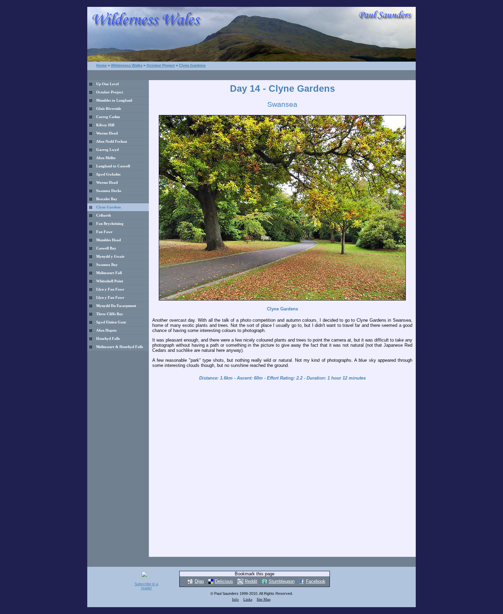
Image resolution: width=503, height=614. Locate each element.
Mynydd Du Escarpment (116, 306)
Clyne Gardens (192, 65)
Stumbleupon (282, 581)
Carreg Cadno (108, 117)
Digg (199, 581)
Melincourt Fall (109, 273)
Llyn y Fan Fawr (110, 289)
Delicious (224, 581)
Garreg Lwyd (107, 150)
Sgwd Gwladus (108, 174)
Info (235, 599)
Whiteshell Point (109, 281)
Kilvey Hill (105, 125)
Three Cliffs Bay (109, 314)
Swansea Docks (108, 191)
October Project (160, 65)
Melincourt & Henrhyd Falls (119, 347)
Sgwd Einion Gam (111, 322)
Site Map (264, 599)
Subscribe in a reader (146, 586)
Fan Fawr (104, 232)
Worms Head (107, 133)
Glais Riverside (108, 109)
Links (247, 599)
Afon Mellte (106, 158)
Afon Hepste (106, 330)
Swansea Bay (107, 265)
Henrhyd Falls (108, 339)
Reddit (251, 581)
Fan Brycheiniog (110, 224)
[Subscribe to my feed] (146, 580)
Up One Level (107, 84)
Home (101, 65)
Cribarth (103, 215)
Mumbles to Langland (114, 100)
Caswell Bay (106, 248)
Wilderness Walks (126, 65)
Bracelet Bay (106, 199)
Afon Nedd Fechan (111, 141)
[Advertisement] (282, 74)
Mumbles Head (108, 240)
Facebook (315, 581)
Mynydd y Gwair (110, 256)
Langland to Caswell (113, 166)
